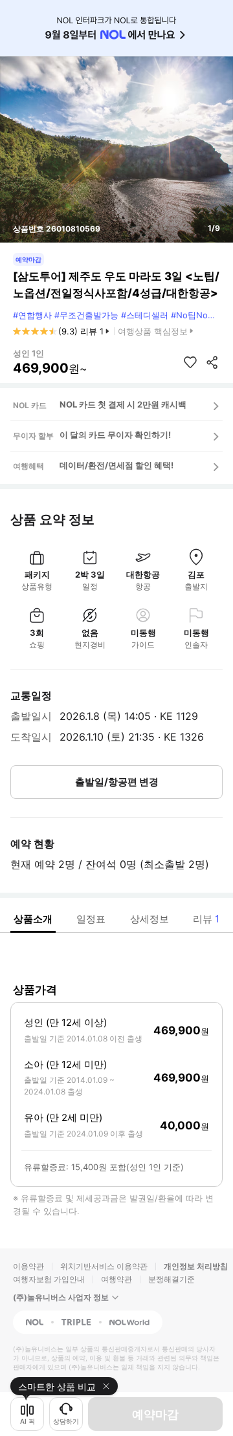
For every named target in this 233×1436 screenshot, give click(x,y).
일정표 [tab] (90, 919)
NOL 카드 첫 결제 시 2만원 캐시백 (123, 404)
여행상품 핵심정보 (153, 331)
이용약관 (28, 1266)
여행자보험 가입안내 (49, 1279)
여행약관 (116, 1279)
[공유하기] (212, 362)
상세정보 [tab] (149, 919)
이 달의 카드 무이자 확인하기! (115, 435)
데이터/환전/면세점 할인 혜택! (116, 465)
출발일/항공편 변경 (117, 782)
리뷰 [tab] (206, 919)
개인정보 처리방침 (196, 1266)
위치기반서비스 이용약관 (104, 1266)
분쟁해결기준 (171, 1279)
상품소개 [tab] (33, 919)
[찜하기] (190, 362)
